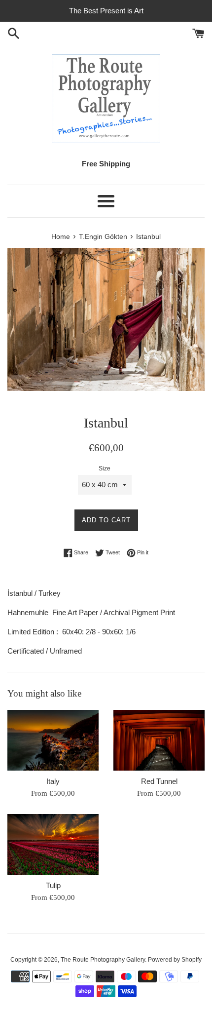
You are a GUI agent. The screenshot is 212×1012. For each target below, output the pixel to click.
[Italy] (53, 740)
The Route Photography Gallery (103, 959)
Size (104, 468)
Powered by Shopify (175, 959)
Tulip (53, 885)
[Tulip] (53, 844)
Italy (53, 781)
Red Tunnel (159, 781)
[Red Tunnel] (159, 740)
